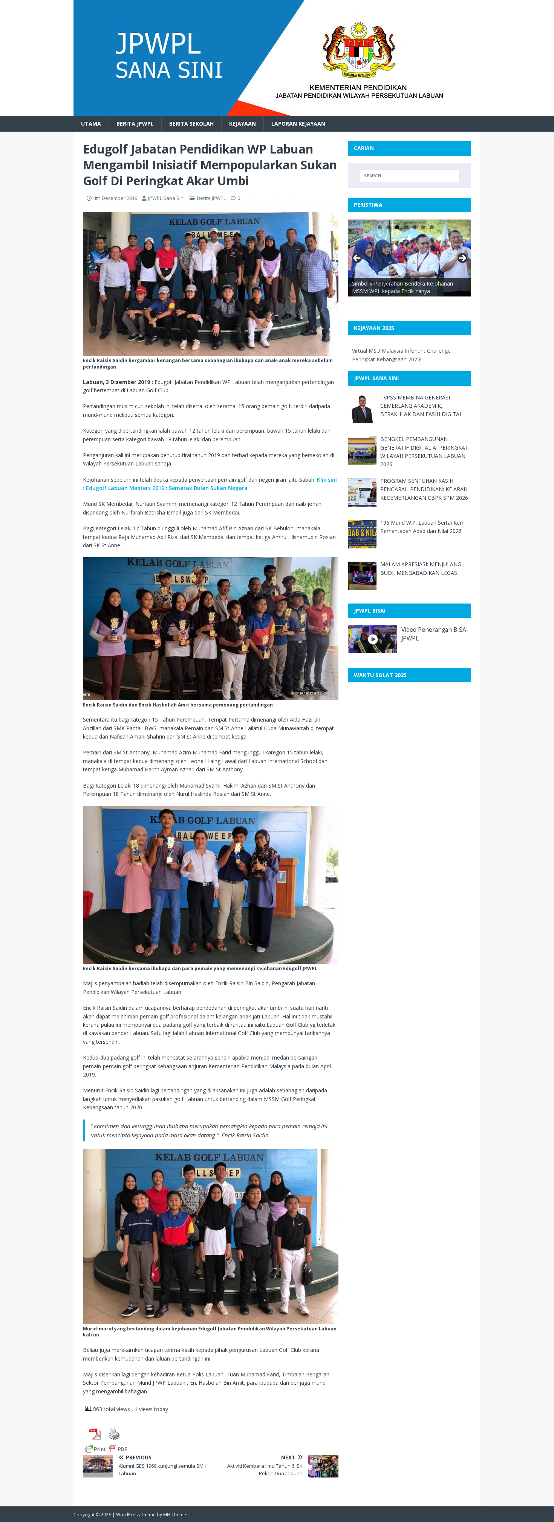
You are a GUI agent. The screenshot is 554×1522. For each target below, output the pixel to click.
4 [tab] (406, 227)
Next (462, 258)
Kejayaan (242, 123)
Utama (91, 123)
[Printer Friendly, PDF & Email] (106, 1448)
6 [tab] (423, 227)
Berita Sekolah (191, 123)
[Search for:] (409, 175)
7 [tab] (432, 227)
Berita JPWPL (135, 123)
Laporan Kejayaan (298, 123)
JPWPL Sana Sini (166, 198)
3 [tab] (397, 227)
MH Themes (175, 1514)
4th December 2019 (115, 198)
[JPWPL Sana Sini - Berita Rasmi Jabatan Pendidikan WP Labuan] (261, 111)
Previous (357, 258)
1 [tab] (380, 227)
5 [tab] (414, 227)
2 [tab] (388, 227)
